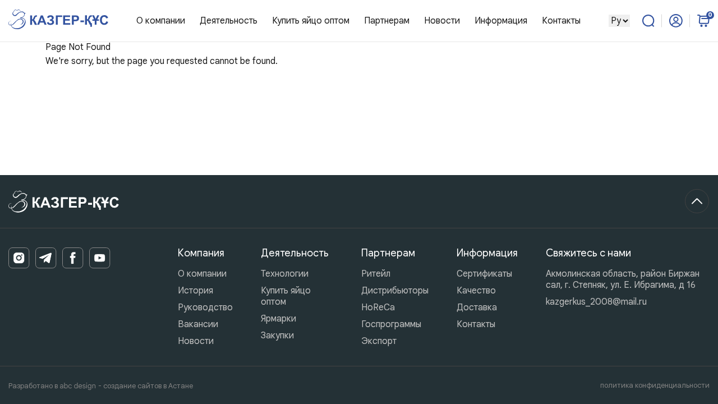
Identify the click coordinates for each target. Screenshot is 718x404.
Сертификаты (484, 273)
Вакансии (198, 324)
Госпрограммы (391, 324)
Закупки (277, 335)
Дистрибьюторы (395, 290)
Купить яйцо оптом (310, 20)
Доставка (477, 307)
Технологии (285, 273)
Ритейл (375, 273)
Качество (476, 290)
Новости (442, 20)
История (195, 290)
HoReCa (378, 307)
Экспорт (379, 341)
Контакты (561, 20)
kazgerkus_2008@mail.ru (596, 301)
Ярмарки (278, 318)
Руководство (205, 307)
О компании (202, 273)
